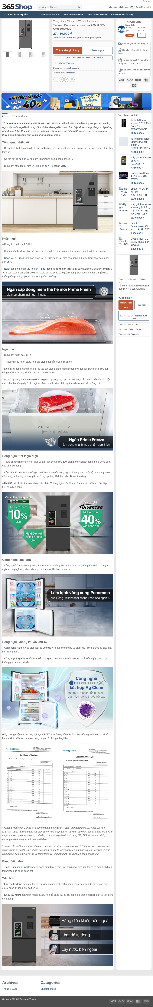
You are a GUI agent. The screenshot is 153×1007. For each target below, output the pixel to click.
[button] (113, 7)
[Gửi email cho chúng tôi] (149, 1)
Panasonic (70, 73)
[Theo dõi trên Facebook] (141, 1)
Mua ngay (98, 50)
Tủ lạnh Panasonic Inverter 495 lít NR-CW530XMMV (31, 123)
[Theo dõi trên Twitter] (146, 1)
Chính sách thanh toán (73, 14)
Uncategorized (48, 989)
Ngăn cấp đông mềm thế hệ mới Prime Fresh (28, 268)
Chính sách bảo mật (50, 14)
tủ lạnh (22, 159)
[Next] (43, 34)
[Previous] (7, 34)
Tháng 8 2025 (9, 989)
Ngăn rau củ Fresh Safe (16, 258)
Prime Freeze (35, 379)
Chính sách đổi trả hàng (122, 14)
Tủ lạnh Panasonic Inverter (16, 867)
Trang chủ (58, 21)
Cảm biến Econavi (14, 472)
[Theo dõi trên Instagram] (143, 1)
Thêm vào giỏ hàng (67, 50)
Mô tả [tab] (4, 116)
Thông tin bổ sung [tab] (20, 116)
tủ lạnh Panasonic (78, 483)
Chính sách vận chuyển (97, 14)
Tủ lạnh (71, 21)
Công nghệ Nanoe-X (15, 648)
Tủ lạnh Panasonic (88, 21)
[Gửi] (79, 7)
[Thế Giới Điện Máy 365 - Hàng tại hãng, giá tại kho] (17, 7)
